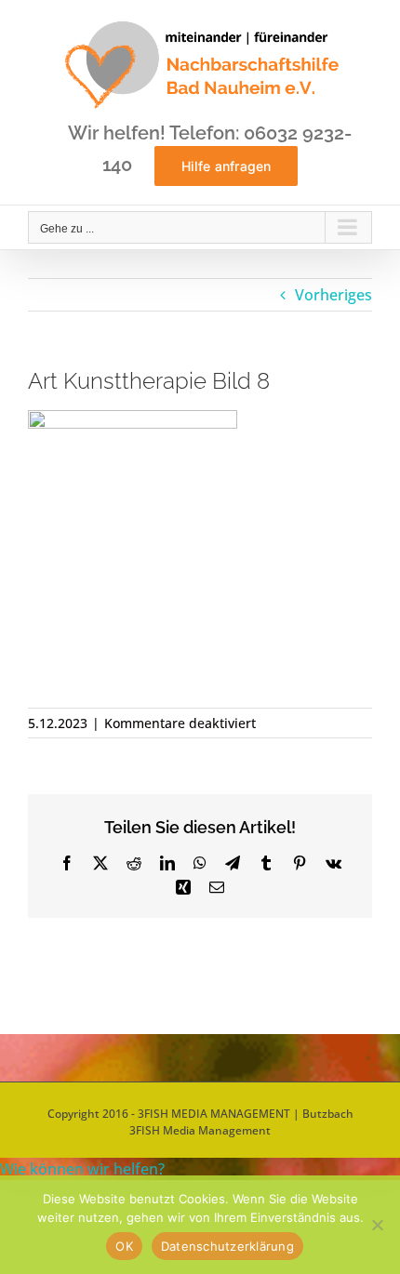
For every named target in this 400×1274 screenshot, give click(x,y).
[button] (82, 1169)
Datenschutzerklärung (227, 1246)
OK (124, 1246)
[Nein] (376, 1224)
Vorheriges (333, 295)
